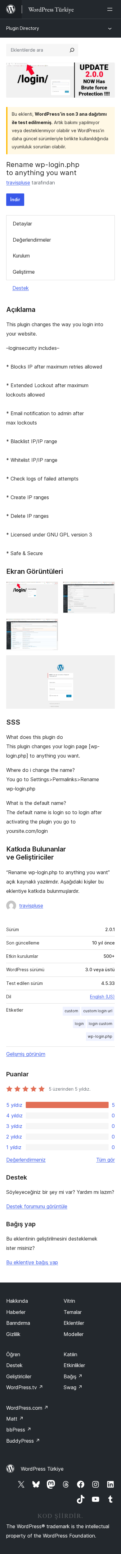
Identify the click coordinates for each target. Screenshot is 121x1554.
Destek (20, 288)
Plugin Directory (22, 28)
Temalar (73, 1312)
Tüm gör (105, 1160)
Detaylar (22, 223)
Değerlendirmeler (32, 240)
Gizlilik (13, 1334)
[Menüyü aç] (111, 9)
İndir (15, 199)
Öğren (13, 1354)
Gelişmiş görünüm (25, 1054)
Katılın (70, 1354)
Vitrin (69, 1301)
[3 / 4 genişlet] (50, 627)
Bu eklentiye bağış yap (32, 1262)
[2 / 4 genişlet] (106, 590)
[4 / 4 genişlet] (106, 664)
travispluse (18, 182)
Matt (15, 1419)
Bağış (73, 1376)
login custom (100, 1023)
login (79, 1023)
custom (71, 1011)
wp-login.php (100, 1036)
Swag (73, 1387)
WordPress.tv (24, 1387)
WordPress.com (27, 1408)
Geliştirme (24, 272)
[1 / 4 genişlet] (50, 590)
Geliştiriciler (18, 1376)
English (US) (102, 996)
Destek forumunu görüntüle (36, 1206)
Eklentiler (74, 1323)
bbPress (18, 1429)
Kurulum (21, 256)
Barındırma (18, 1323)
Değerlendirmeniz (26, 1160)
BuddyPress (23, 1441)
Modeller (73, 1334)
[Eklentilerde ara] (72, 50)
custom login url (97, 1011)
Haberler (15, 1312)
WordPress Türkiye (42, 1469)
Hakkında (17, 1301)
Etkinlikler (74, 1365)
